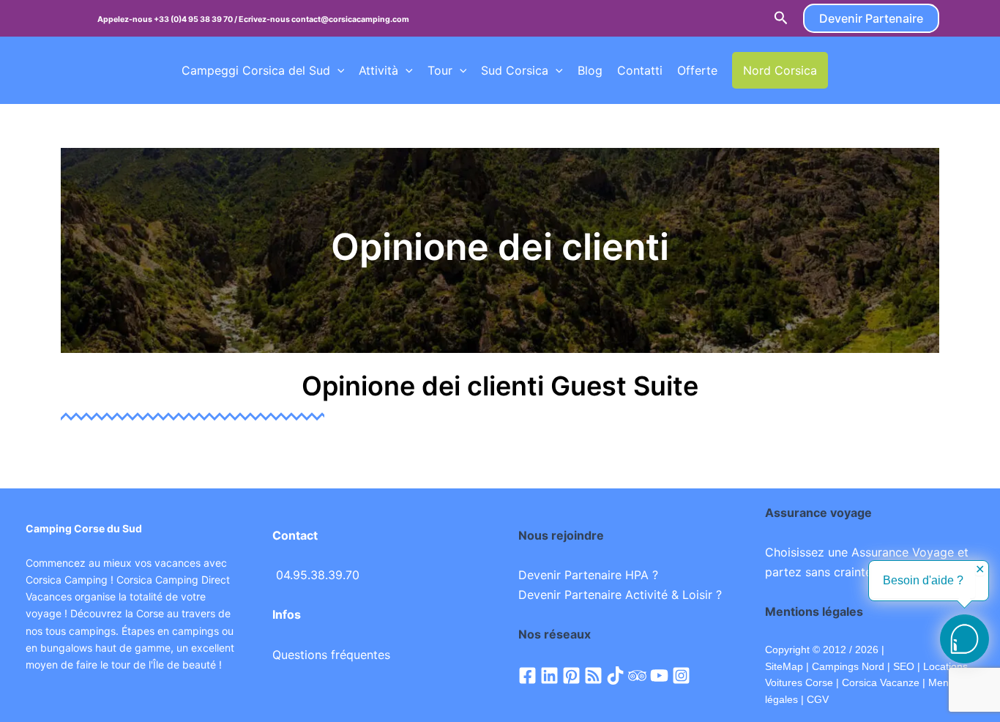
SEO (902, 666)
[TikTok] (615, 675)
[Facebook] (527, 675)
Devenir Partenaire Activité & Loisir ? (620, 594)
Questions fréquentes (331, 654)
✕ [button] (980, 570)
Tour (440, 70)
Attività (378, 70)
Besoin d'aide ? (923, 580)
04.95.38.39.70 (317, 574)
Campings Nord (848, 666)
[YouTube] (659, 675)
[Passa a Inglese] (870, 70)
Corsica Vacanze (880, 682)
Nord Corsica (780, 70)
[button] (781, 18)
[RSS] (593, 675)
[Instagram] (681, 675)
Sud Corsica (514, 70)
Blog (590, 70)
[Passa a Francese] (842, 70)
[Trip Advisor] (637, 675)
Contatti (640, 70)
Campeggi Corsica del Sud (256, 70)
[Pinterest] (571, 675)
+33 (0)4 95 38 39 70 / (196, 19)
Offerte (697, 70)
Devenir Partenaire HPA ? (588, 574)
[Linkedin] (549, 675)
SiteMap (784, 666)
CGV (818, 699)
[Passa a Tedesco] (897, 70)
